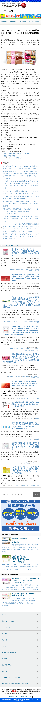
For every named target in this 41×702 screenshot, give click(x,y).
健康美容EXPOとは (8, 621)
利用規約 (4, 658)
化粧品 (18, 398)
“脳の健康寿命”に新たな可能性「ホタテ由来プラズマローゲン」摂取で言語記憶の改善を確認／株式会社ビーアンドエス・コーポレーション (20, 211)
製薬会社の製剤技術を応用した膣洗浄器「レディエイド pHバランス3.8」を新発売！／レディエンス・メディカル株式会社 (20, 219)
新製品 (37, 269)
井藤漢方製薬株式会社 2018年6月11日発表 (15, 153)
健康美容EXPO (12, 697)
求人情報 (4, 640)
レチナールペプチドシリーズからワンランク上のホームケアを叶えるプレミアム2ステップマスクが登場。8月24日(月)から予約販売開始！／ (21, 236)
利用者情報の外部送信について (11, 652)
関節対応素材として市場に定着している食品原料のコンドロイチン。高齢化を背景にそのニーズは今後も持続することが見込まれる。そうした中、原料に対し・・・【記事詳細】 (20, 567)
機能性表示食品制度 (34, 270)
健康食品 (12, 269)
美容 (38, 322)
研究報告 (37, 418)
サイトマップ (6, 627)
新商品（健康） (20, 269)
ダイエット (10, 376)
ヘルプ (4, 646)
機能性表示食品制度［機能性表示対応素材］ (15, 683)
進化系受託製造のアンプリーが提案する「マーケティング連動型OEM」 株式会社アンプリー (25, 580)
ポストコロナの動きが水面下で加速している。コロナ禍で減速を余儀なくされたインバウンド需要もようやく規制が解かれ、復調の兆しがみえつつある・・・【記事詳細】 (20, 587)
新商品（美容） (20, 158)
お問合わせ (5, 671)
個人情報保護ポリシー (8, 665)
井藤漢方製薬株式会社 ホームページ (13, 156)
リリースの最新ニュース (11, 245)
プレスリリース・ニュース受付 (11, 677)
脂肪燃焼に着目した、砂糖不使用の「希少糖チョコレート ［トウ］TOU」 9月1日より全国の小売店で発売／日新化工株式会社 (20, 204)
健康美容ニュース (26, 697)
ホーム (4, 615)
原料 (31, 418)
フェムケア (17, 463)
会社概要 (4, 633)
